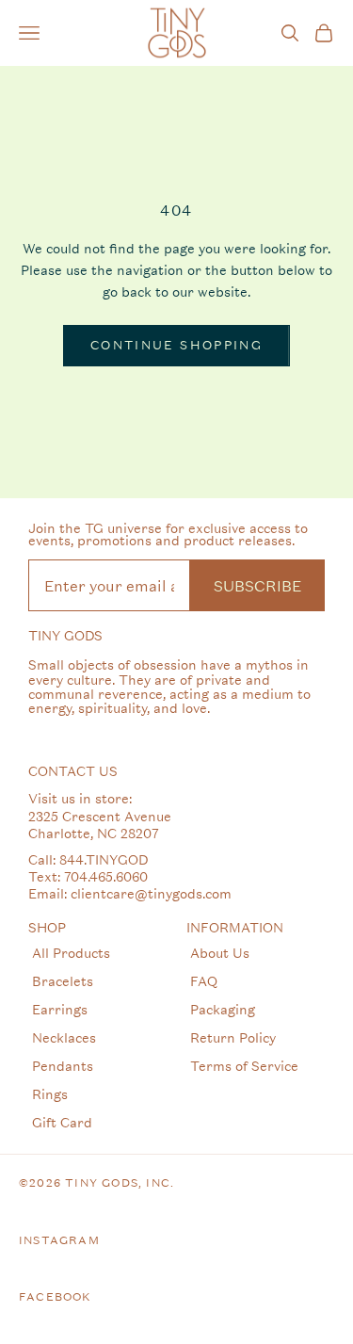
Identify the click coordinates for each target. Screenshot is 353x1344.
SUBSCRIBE (257, 585)
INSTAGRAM (59, 1240)
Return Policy (233, 1037)
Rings (50, 1094)
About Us (219, 953)
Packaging (222, 1009)
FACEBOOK (55, 1296)
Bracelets (62, 981)
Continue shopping (176, 345)
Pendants (62, 1066)
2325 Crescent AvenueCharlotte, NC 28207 (99, 824)
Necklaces (64, 1037)
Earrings (60, 1009)
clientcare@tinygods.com (151, 893)
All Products (71, 953)
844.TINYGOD (103, 859)
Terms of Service (244, 1066)
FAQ (203, 981)
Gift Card (62, 1122)
